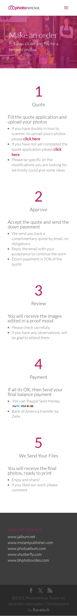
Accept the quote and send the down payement (38, 224)
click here (31, 138)
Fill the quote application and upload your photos (37, 119)
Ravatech (41, 609)
